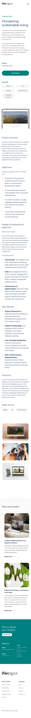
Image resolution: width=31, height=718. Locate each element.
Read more (8, 556)
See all (4, 697)
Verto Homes (5, 691)
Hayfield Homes (6, 694)
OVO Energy (5, 688)
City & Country (6, 684)
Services (21, 688)
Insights (21, 691)
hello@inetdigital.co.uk (8, 649)
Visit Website (16, 73)
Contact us (22, 694)
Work (20, 684)
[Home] (15, 674)
